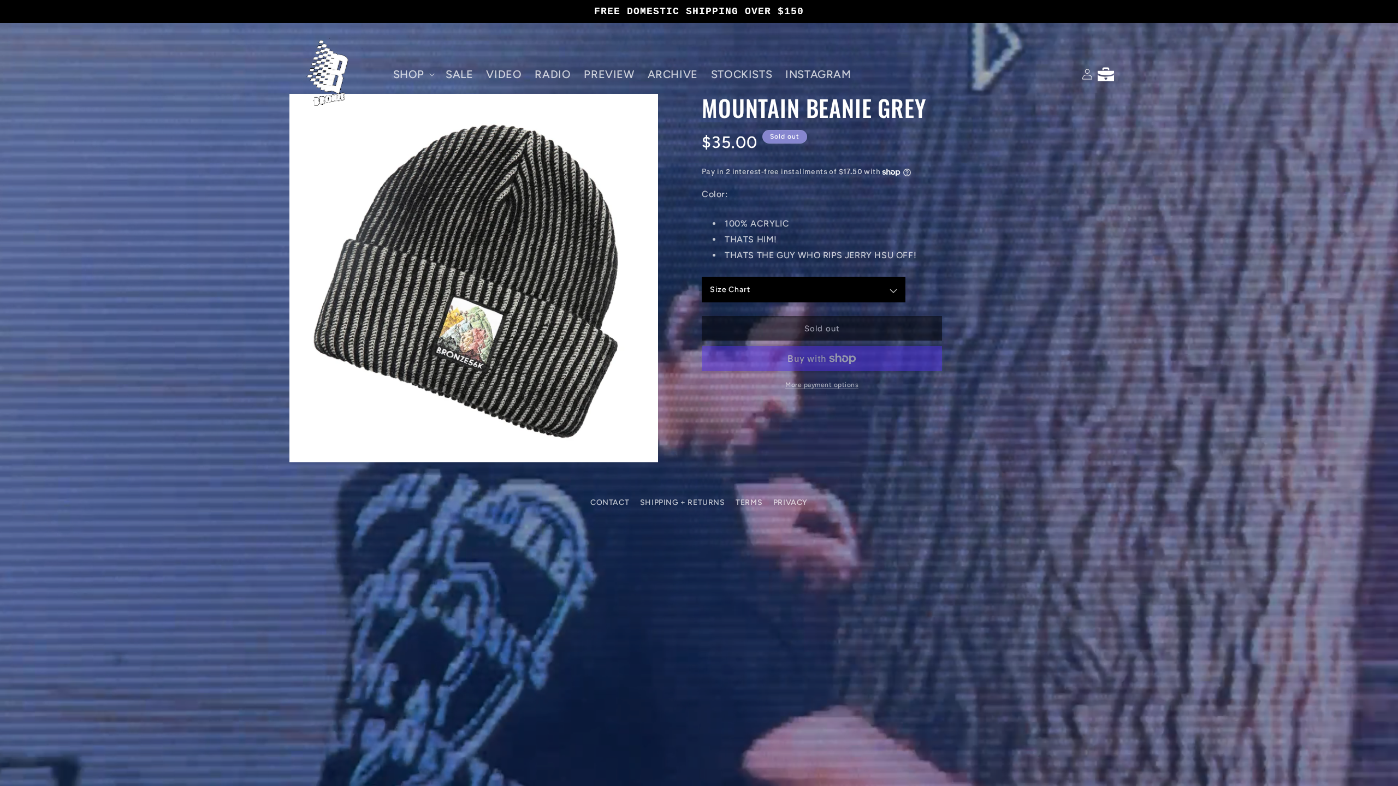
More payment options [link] (821, 385)
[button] (413, 74)
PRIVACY (790, 502)
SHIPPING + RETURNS (682, 502)
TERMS (749, 502)
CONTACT (609, 502)
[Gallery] (473, 278)
